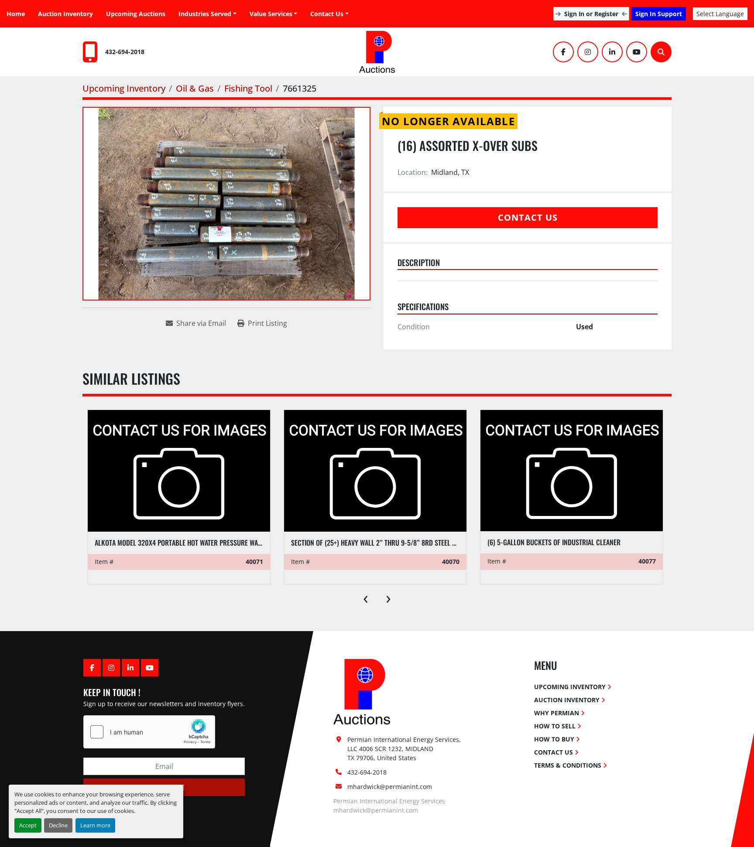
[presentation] (365, 597)
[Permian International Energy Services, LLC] (361, 691)
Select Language (720, 14)
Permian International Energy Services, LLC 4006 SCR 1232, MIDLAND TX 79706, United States (405, 748)
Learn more (95, 825)
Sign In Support (658, 14)
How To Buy (554, 739)
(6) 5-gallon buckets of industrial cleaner (553, 542)
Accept (28, 825)
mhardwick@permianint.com (389, 786)
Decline (58, 825)
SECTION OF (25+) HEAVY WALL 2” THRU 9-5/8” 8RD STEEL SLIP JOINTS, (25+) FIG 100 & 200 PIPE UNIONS (435, 542)
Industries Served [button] (204, 14)
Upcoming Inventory (570, 687)
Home (16, 14)
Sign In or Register (591, 14)
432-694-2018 (124, 52)
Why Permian (556, 713)
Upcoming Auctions (135, 14)
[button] (274, 13)
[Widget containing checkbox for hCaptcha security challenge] (149, 731)
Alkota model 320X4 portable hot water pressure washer (183, 542)
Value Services (271, 14)
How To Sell (555, 726)
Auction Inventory (65, 14)
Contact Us (326, 14)
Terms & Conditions (567, 765)
